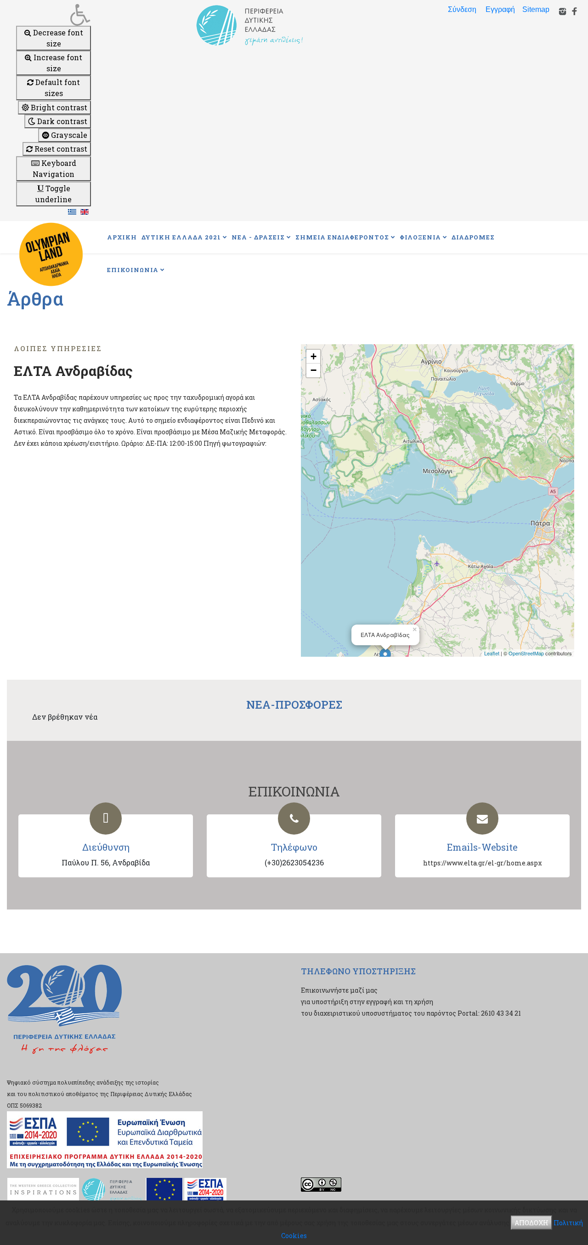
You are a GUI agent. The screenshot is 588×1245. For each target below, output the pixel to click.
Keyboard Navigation (54, 168)
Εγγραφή (500, 9)
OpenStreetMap (526, 653)
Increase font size (57, 62)
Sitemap (535, 9)
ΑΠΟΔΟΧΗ (531, 1222)
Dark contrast (61, 121)
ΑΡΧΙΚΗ (122, 237)
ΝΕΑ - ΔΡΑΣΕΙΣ (258, 237)
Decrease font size (57, 38)
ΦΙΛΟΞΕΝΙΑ (420, 237)
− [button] (314, 370)
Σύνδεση (462, 9)
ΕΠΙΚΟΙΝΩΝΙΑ (132, 270)
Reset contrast (60, 148)
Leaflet (491, 653)
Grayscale (68, 135)
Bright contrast (58, 107)
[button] (53, 15)
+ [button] (314, 356)
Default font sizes (57, 87)
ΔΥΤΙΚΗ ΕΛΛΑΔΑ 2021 (181, 237)
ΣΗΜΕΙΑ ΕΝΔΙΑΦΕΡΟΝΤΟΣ (342, 237)
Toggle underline (53, 193)
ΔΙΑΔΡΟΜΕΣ (473, 237)
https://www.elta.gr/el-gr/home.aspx (482, 862)
